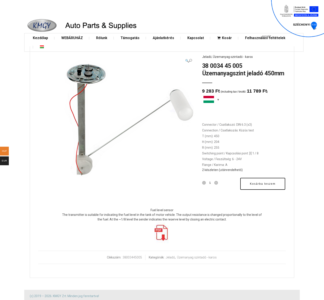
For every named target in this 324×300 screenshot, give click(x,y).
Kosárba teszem (263, 183)
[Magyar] (42, 46)
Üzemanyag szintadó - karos (233, 57)
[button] (188, 61)
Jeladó (207, 57)
